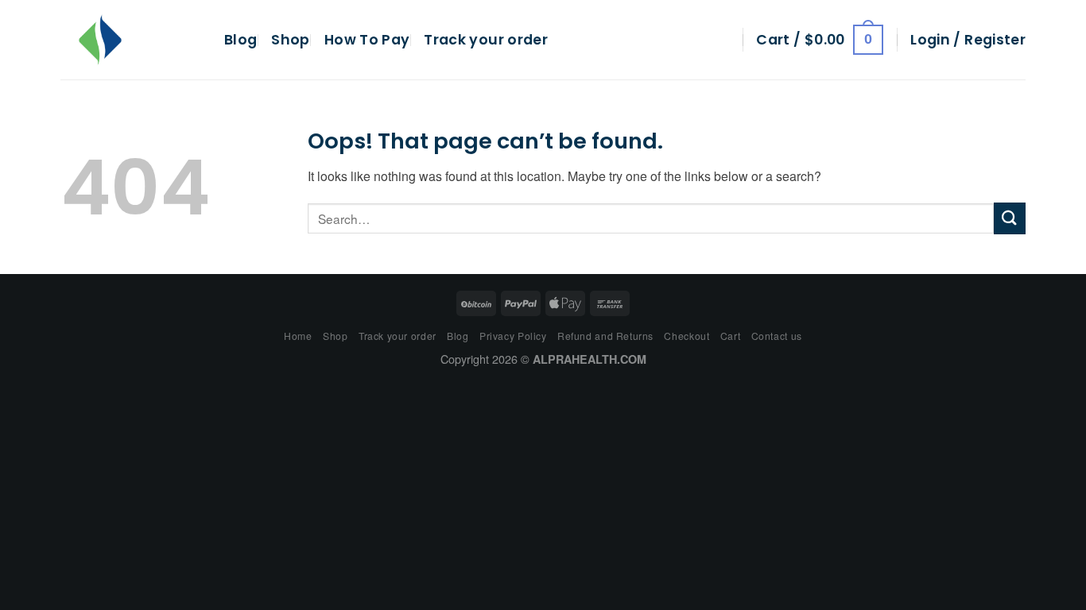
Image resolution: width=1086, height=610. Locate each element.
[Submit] (1010, 218)
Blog (240, 39)
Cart (730, 335)
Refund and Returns (605, 335)
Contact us (776, 335)
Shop (290, 39)
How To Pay (367, 39)
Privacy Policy (513, 335)
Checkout (686, 335)
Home (298, 335)
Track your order (486, 39)
